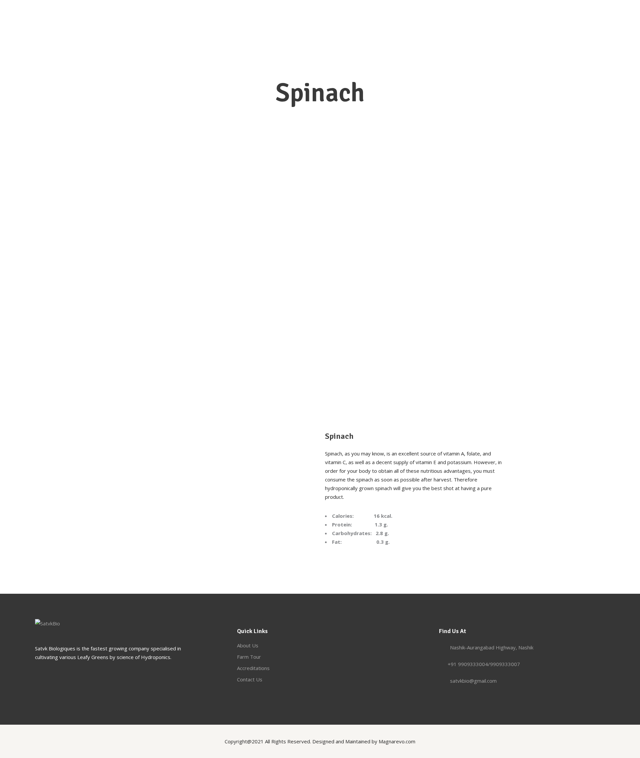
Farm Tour (249, 656)
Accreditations (253, 668)
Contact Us (249, 679)
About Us (247, 645)
